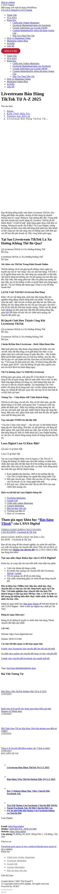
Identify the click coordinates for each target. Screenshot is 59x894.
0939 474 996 (10, 51)
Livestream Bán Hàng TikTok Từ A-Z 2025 (28, 767)
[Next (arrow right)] (5, 892)
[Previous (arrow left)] (2, 892)
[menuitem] (12, 15)
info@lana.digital (16, 826)
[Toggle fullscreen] (8, 889)
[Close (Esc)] (2, 889)
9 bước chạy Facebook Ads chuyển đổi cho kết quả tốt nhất (28, 648)
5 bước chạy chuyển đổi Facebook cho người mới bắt (25, 658)
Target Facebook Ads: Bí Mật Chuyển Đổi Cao (30, 808)
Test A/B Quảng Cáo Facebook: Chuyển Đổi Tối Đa (32, 805)
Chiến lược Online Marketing (21, 857)
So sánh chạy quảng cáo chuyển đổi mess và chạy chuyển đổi (29, 653)
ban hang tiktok (14, 668)
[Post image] (9, 689)
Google (18, 573)
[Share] (5, 889)
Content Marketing (15, 506)
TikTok (9, 310)
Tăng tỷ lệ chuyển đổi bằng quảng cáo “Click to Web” (25, 748)
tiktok (23, 668)
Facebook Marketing (16, 498)
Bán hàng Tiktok (31, 604)
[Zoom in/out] (11, 889)
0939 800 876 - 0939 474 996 (23, 829)
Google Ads (12, 500)
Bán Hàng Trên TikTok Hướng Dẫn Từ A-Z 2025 (24, 691)
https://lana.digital (18, 831)
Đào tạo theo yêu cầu (16, 508)
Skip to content (8, 2)
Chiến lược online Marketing (20, 503)
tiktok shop (31, 668)
